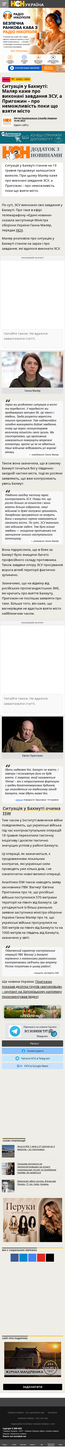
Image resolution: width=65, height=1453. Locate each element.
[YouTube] (41, 1258)
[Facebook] (15, 1258)
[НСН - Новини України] (32, 1031)
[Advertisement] (32, 294)
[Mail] (50, 1258)
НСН (19, 230)
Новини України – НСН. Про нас (33, 1418)
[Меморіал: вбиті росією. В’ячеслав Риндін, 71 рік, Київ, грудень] (8, 1186)
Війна (27, 79)
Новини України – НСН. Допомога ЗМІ (26, 1412)
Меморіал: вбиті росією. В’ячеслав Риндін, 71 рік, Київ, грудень (36, 1183)
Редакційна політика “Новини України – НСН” (33, 1424)
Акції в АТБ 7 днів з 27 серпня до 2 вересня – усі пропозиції (36, 1148)
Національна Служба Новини (39, 118)
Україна (6, 79)
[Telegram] (23, 1258)
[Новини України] (27, 3)
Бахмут (19, 79)
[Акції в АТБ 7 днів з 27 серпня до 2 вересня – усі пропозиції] (8, 1151)
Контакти (52, 1412)
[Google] (32, 1258)
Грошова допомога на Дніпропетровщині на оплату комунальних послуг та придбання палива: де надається (36, 1168)
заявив (19, 799)
